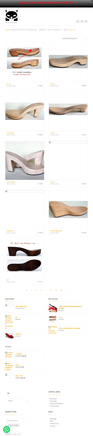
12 (56, 290)
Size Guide (53, 401)
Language (53, 419)
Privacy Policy (54, 406)
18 (68, 30)
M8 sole (10, 133)
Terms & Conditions (56, 404)
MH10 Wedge (56, 231)
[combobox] (18, 400)
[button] (6, 429)
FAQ (51, 421)
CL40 (52, 133)
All (74, 30)
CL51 (9, 84)
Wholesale (53, 399)
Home (7, 30)
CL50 (52, 84)
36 (71, 30)
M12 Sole (11, 182)
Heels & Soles (11, 86)
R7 (8, 280)
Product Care (54, 423)
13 (61, 290)
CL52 (52, 182)
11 (51, 290)
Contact (52, 426)
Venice (10, 231)
